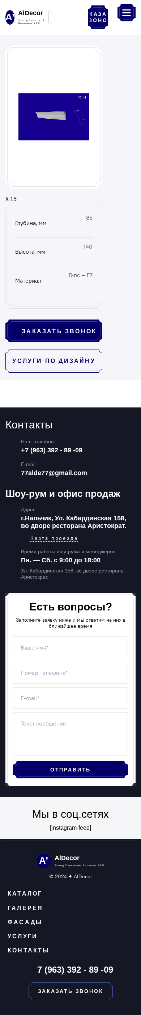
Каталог (25, 894)
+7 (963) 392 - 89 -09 (51, 450)
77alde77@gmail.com (54, 473)
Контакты (29, 950)
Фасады (25, 922)
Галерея (25, 908)
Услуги (23, 936)
